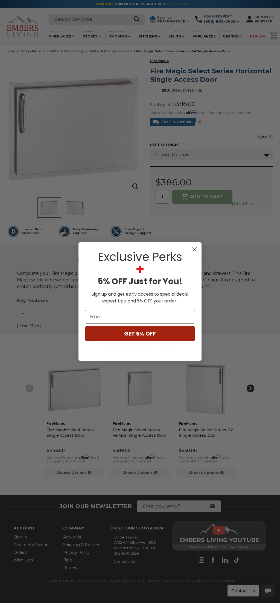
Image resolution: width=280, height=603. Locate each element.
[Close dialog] (194, 249)
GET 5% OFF (140, 333)
